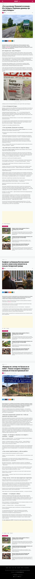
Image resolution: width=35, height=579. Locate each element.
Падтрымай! (18, 567)
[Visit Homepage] (17, 1)
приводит (9, 301)
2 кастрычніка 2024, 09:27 (10, 268)
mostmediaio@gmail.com (20, 572)
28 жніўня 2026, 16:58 (16, 230)
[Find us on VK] (19, 576)
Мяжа (4, 328)
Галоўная (3, 259)
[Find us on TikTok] (20, 576)
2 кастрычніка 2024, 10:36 (10, 12)
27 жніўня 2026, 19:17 (16, 246)
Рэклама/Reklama (26, 567)
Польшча (7, 328)
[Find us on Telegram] (13, 576)
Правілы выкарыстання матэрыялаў (25, 570)
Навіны (15, 12)
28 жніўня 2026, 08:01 (16, 238)
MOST (5, 12)
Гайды (15, 567)
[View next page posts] (18, 252)
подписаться (8, 519)
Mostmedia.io (15, 574)
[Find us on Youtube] (18, 576)
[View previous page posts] (16, 252)
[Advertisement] (17, 217)
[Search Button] (32, 1)
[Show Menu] (2, 1)
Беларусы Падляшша (7, 223)
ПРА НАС (22, 567)
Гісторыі (13, 567)
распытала (8, 47)
